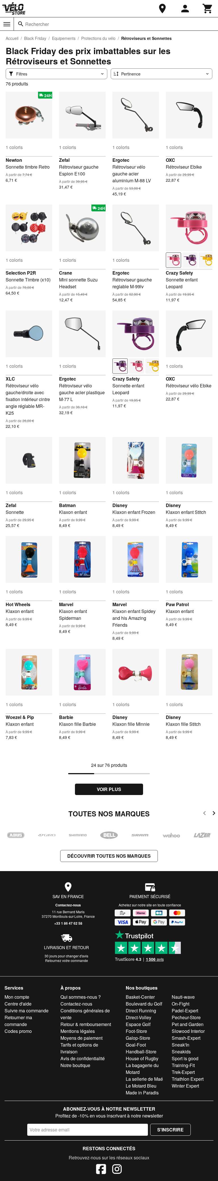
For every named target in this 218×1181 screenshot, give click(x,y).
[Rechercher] (20, 23)
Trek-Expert (183, 1072)
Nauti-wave (183, 997)
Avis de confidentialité (82, 1058)
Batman (67, 505)
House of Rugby (142, 1058)
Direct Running (141, 1010)
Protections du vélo (98, 38)
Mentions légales (77, 1031)
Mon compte (17, 997)
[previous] (204, 814)
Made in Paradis (142, 1092)
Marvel (66, 604)
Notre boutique (75, 1065)
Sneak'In (180, 1044)
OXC (170, 160)
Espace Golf (138, 1024)
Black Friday (35, 38)
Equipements (64, 38)
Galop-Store (138, 1038)
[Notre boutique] (162, 8)
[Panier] (207, 8)
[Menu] (7, 24)
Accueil (12, 38)
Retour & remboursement (85, 1024)
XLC (10, 378)
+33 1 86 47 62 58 (68, 923)
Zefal (64, 160)
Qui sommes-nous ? (80, 997)
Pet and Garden (188, 1024)
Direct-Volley (138, 1017)
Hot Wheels (18, 604)
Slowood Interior (188, 1031)
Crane (65, 272)
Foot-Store (136, 1031)
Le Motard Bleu (141, 1085)
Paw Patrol (177, 604)
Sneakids (181, 1051)
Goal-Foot (136, 1044)
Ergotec (120, 160)
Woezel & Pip (20, 717)
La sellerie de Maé (144, 1079)
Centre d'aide (18, 1003)
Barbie (66, 717)
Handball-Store (141, 1051)
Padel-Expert (185, 1010)
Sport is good (185, 1058)
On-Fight (180, 1003)
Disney (119, 505)
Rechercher (37, 24)
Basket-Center (140, 997)
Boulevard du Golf (144, 1003)
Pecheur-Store (186, 1017)
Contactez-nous (68, 905)
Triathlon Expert (188, 1079)
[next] (214, 814)
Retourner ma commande (18, 1020)
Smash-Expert (186, 1038)
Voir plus (109, 789)
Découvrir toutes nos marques (109, 856)
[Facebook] (101, 1169)
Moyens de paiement (81, 1038)
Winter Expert (185, 1085)
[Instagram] (117, 1169)
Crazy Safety (179, 272)
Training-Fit (183, 1065)
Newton (14, 160)
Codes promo (18, 1031)
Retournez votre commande (66, 960)
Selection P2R (21, 272)
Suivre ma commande (27, 1010)
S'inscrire (170, 1129)
